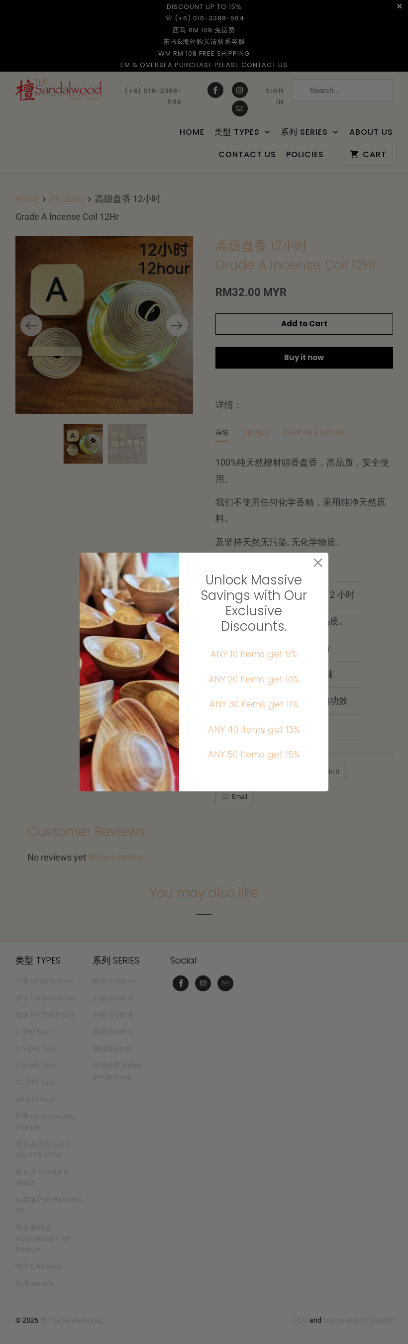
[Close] (318, 563)
